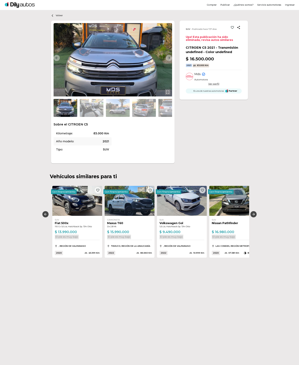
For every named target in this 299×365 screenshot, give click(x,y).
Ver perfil (213, 84)
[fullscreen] (167, 92)
